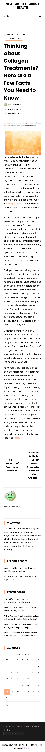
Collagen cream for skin (16, 34)
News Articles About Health (22, 5)
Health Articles (15, 104)
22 (33, 685)
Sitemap (27, 748)
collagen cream (14, 203)
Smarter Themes (17, 734)
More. (17, 437)
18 (12, 685)
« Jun (6, 705)
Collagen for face (14, 39)
